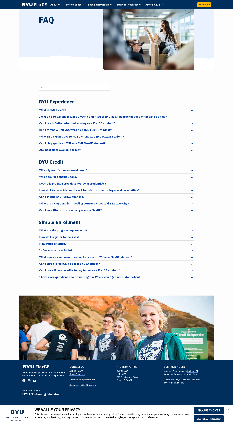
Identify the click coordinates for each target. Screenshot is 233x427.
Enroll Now (204, 4)
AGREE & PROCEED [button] (209, 419)
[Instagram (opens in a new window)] (30, 381)
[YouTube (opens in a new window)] (35, 381)
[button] (228, 410)
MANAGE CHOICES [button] (209, 410)
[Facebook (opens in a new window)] (24, 381)
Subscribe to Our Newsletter (83, 385)
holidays (191, 371)
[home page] (34, 4)
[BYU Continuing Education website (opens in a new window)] (41, 393)
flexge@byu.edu (77, 374)
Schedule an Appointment (82, 379)
